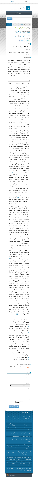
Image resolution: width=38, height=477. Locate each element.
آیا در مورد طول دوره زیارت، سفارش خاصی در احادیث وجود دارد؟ (19, 453)
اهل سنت (24, 34)
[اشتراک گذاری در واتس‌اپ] (29, 40)
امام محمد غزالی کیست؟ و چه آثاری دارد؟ (20, 433)
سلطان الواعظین (26, 36)
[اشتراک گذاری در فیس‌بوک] (19, 40)
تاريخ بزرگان (18, 31)
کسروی (20, 36)
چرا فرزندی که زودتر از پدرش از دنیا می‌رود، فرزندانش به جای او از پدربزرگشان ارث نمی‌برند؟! (19, 446)
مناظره (16, 36)
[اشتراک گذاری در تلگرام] (24, 40)
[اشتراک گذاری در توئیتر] (22, 40)
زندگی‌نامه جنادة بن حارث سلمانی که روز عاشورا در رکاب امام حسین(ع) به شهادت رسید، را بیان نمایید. (19, 418)
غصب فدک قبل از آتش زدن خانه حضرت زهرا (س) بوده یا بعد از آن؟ (19, 469)
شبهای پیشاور (18, 34)
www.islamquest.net (12, 8)
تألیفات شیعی (18, 32)
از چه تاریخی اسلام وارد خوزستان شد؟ (21, 436)
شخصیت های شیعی (26, 32)
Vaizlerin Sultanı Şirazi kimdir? (18, 367)
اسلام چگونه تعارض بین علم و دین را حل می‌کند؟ (19, 440)
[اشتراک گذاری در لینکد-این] (27, 40)
